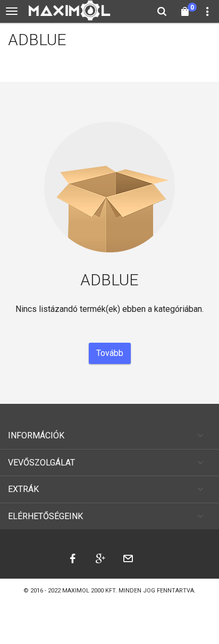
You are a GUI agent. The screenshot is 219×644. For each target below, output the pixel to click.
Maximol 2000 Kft (88, 590)
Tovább (109, 353)
